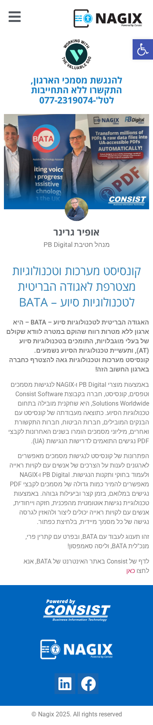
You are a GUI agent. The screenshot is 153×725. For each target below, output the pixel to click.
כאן (130, 571)
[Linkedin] (65, 683)
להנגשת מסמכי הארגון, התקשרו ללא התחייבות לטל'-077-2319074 (76, 90)
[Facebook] (88, 683)
